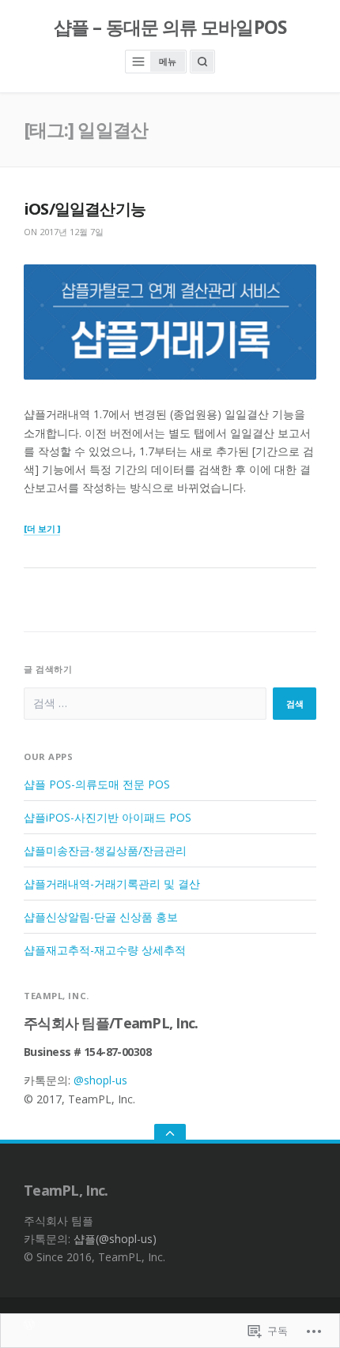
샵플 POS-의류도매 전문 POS (97, 784)
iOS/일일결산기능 (84, 208)
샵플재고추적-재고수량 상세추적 (105, 949)
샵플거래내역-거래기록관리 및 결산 (112, 883)
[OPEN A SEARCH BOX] (202, 61)
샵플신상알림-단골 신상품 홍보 (101, 916)
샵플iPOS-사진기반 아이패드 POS (107, 817)
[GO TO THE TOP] (170, 1134)
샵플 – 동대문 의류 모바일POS (170, 27)
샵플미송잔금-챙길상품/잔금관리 (105, 850)
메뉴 (167, 61)
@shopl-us (100, 1080)
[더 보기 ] (42, 529)
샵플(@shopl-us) (115, 1238)
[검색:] (145, 703)
